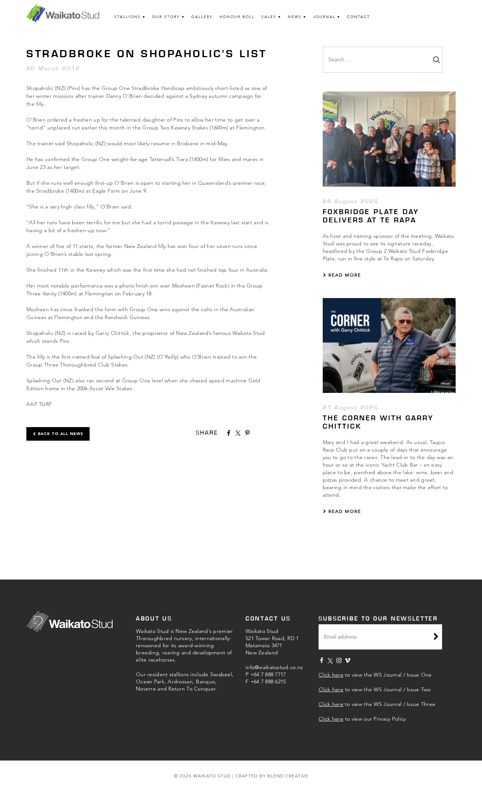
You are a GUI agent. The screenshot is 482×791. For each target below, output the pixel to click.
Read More (343, 275)
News (295, 16)
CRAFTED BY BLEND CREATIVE (271, 776)
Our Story (166, 16)
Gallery (202, 16)
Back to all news (60, 433)
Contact (358, 16)
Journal (324, 16)
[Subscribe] (436, 637)
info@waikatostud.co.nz (274, 667)
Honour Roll (237, 16)
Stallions (127, 16)
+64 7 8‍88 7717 (268, 674)
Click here (331, 674)
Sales (268, 16)
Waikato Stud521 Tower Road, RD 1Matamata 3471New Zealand (272, 642)
